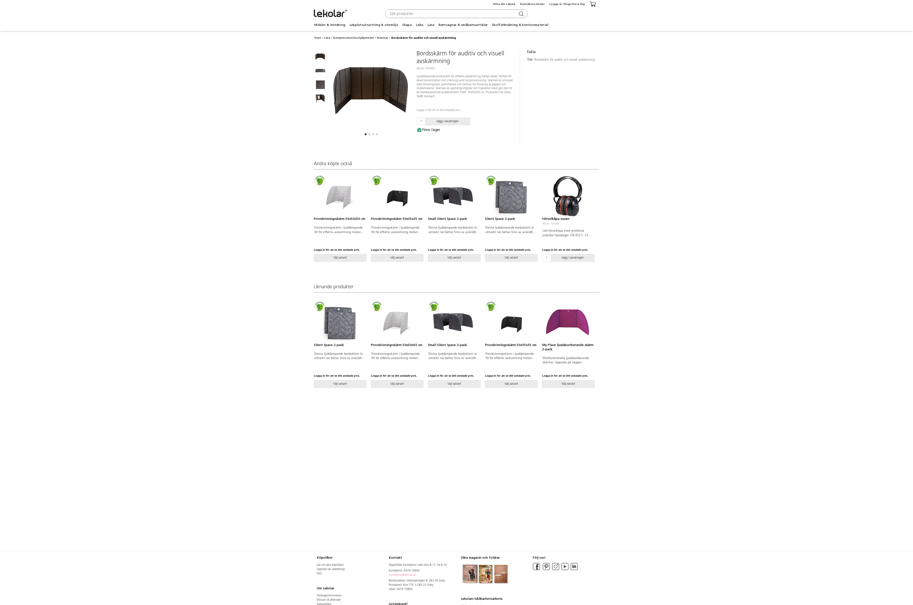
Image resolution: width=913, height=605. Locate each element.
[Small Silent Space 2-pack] (453, 196)
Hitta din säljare (504, 4)
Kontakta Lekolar (532, 4)
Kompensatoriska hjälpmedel (353, 37)
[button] (366, 134)
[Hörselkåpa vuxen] (567, 196)
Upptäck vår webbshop (331, 569)
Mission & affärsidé (328, 600)
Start (317, 37)
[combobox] (455, 14)
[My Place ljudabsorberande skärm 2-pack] (567, 322)
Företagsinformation (329, 595)
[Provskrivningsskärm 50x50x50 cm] (339, 196)
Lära (327, 37)
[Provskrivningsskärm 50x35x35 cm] (396, 196)
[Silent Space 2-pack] (510, 196)
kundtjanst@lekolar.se (402, 575)
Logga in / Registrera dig (567, 4)
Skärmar (382, 37)
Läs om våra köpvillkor (330, 565)
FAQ (319, 573)
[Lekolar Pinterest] (546, 569)
